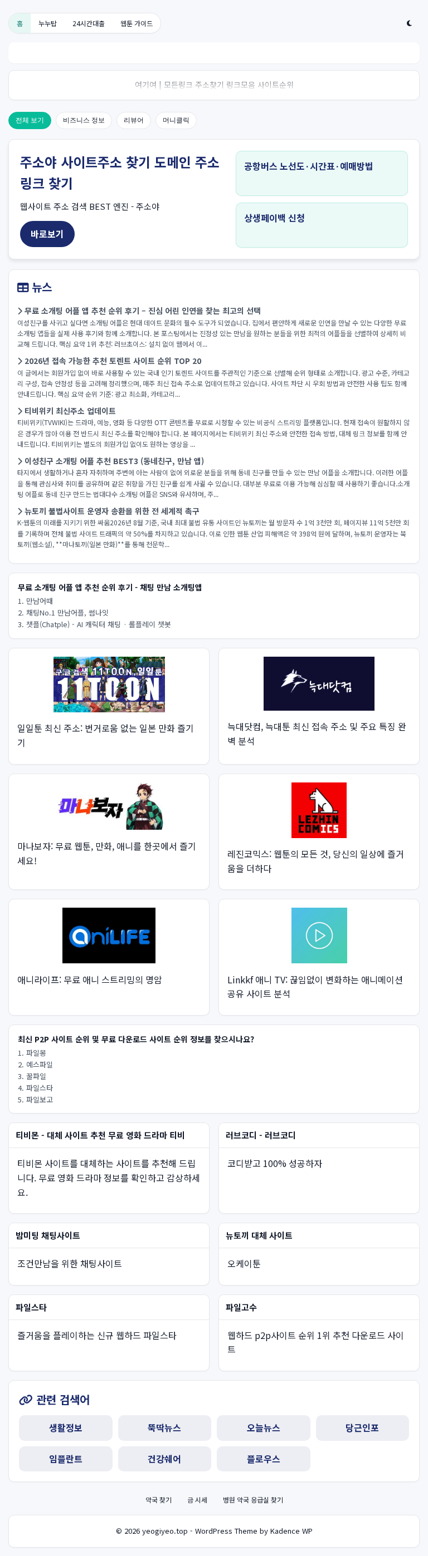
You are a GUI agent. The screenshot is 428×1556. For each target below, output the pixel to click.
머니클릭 (176, 120)
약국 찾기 (158, 1499)
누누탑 (47, 23)
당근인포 (362, 1427)
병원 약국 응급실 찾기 (253, 1499)
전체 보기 (30, 120)
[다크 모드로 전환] (409, 23)
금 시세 (197, 1499)
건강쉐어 (164, 1458)
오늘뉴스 (263, 1427)
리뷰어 (134, 120)
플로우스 (263, 1458)
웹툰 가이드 (136, 23)
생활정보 (65, 1427)
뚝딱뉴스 (164, 1427)
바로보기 (47, 233)
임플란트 (65, 1458)
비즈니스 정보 (84, 120)
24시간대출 (88, 23)
